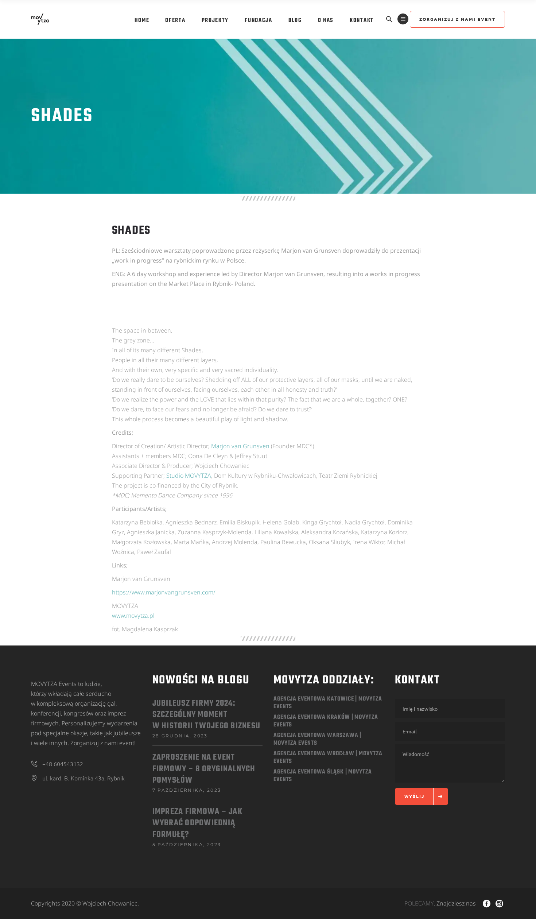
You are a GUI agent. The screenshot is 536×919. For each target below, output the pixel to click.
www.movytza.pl (133, 616)
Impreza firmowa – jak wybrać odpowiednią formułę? (197, 823)
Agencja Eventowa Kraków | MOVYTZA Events (325, 721)
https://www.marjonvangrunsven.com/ (163, 592)
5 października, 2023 (186, 844)
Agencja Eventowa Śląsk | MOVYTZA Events (322, 775)
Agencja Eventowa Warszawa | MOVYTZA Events (317, 739)
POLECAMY (419, 903)
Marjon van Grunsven (240, 446)
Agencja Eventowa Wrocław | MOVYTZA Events (327, 757)
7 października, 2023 (186, 790)
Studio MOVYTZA (188, 476)
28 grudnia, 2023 (180, 735)
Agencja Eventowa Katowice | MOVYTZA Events (327, 702)
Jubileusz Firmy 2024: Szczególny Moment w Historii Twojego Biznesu (206, 715)
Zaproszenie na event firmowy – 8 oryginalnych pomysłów (204, 769)
